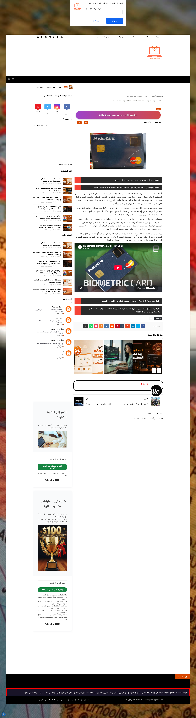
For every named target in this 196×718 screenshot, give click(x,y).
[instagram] (49, 37)
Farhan (61, 351)
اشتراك (114, 21)
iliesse (146, 122)
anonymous (60, 318)
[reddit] (45, 37)
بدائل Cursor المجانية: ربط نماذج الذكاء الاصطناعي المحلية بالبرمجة (88, 366)
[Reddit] (112, 326)
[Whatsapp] (91, 326)
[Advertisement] (128, 16)
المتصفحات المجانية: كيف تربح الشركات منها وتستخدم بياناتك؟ (49, 226)
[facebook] (57, 37)
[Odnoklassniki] (101, 326)
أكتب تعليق (59, 314)
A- (79, 122)
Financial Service (58, 307)
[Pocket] (96, 326)
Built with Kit (52, 480)
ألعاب (50, 87)
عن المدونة (155, 36)
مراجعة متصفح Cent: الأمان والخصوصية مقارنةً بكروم (79, 87)
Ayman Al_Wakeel (57, 329)
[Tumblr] (122, 326)
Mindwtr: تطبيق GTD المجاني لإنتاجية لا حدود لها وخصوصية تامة (47, 290)
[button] (52, 439)
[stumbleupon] (127, 326)
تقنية (158, 109)
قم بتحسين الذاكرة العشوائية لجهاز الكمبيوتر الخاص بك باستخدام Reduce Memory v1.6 (123, 187)
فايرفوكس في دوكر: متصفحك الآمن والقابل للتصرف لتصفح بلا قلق (48, 216)
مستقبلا (96, 21)
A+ (86, 122)
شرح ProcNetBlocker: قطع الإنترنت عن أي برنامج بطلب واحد (47, 198)
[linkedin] (37, 37)
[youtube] (61, 37)
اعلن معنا (146, 36)
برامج (100, 87)
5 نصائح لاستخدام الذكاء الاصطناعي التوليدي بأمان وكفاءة (133, 180)
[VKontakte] (106, 326)
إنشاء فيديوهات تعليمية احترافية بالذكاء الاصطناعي (147, 363)
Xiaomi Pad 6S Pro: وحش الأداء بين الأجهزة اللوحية (126, 301)
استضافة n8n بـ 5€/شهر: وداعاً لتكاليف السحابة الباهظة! (118, 366)
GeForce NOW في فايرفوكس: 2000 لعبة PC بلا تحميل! (48, 189)
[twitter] (53, 37)
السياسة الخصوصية (133, 36)
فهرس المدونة (120, 36)
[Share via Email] (85, 326)
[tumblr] (41, 37)
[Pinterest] (117, 326)
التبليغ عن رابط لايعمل (104, 36)
